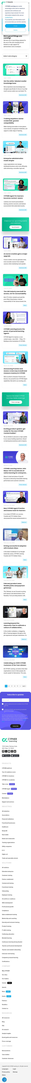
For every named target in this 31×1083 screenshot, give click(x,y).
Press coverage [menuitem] (6, 1041)
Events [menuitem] (6, 996)
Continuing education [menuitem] (8, 934)
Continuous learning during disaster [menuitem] (12, 942)
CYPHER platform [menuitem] (7, 768)
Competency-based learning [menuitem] (10, 957)
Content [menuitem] (7, 793)
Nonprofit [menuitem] (4, 831)
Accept (15, 26)
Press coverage (16, 402)
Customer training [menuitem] (7, 875)
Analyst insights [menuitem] (6, 1033)
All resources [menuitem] (6, 1018)
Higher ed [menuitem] (5, 854)
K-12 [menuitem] (3, 850)
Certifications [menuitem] (6, 961)
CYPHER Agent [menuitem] (9, 789)
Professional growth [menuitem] (8, 906)
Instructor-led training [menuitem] (8, 953)
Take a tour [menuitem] (8, 784)
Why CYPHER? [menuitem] (6, 971)
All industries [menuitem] (5, 811)
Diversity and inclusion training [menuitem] (10, 922)
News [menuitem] (6, 991)
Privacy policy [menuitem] (6, 1072)
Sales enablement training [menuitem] (9, 914)
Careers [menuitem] (6, 983)
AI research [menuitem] (5, 1029)
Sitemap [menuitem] (15, 1072)
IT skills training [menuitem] (6, 930)
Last (23, 686)
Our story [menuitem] (4, 974)
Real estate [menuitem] (5, 834)
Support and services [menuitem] (8, 802)
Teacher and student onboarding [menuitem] (11, 949)
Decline (15, 30)
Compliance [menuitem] (5, 910)
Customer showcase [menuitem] (8, 1058)
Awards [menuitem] (4, 987)
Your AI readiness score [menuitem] (9, 772)
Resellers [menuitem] (4, 1004)
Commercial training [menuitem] (8, 883)
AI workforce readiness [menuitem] (8, 899)
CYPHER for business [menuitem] (8, 776)
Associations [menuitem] (5, 815)
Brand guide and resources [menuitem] (9, 1037)
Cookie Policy (9, 17)
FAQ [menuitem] (3, 1025)
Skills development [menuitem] (7, 902)
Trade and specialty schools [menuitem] (10, 858)
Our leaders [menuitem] (5, 978)
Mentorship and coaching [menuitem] (9, 918)
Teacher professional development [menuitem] (12, 946)
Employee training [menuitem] (7, 895)
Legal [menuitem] (14, 1069)
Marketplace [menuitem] (5, 798)
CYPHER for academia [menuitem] (8, 780)
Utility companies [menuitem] (7, 846)
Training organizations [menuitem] (8, 842)
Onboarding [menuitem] (5, 891)
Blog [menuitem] (3, 1021)
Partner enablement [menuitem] (7, 879)
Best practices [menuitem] (6, 1050)
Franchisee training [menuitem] (7, 887)
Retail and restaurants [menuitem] (8, 838)
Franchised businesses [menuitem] (8, 823)
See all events (15, 227)
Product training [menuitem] (6, 926)
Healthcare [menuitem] (5, 827)
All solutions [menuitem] (5, 867)
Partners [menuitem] (4, 1000)
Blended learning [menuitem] (7, 938)
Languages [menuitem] (5, 1069)
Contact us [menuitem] (5, 1008)
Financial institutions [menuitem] (8, 819)
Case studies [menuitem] (5, 1054)
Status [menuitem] (4, 1075)
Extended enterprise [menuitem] (7, 871)
